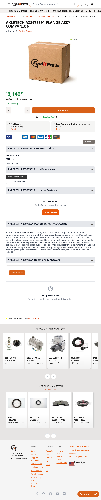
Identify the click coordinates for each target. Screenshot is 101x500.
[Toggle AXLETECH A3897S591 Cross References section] (92, 169)
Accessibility (62, 463)
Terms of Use (60, 452)
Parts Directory (37, 474)
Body (88, 10)
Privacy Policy (59, 458)
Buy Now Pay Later (36, 478)
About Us (49, 451)
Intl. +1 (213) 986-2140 (78, 457)
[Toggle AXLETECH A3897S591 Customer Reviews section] (92, 190)
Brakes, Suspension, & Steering (67, 10)
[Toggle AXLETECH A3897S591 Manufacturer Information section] (92, 224)
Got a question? (88, 494)
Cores (33, 451)
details (59, 129)
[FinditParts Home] (20, 4)
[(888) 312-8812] (86, 4)
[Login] (81, 4)
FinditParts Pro (37, 467)
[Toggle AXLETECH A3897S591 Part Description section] (92, 148)
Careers (49, 458)
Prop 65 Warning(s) (36, 318)
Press (48, 464)
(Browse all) (50, 389)
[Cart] (92, 4)
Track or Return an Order (79, 446)
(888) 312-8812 (75, 453)
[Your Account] (81, 4)
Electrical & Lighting (17, 10)
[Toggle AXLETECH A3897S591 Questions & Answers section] (92, 260)
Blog (48, 454)
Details (14, 129)
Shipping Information (36, 459)
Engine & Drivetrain (40, 10)
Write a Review (25, 31)
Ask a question (17, 272)
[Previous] (47, 376)
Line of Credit (36, 464)
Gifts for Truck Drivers (36, 484)
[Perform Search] (75, 4)
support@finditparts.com (79, 450)
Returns (34, 454)
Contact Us (49, 469)
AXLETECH (10, 159)
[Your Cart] (92, 4)
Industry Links (36, 470)
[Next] (53, 376)
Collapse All (89, 142)
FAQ (47, 461)
